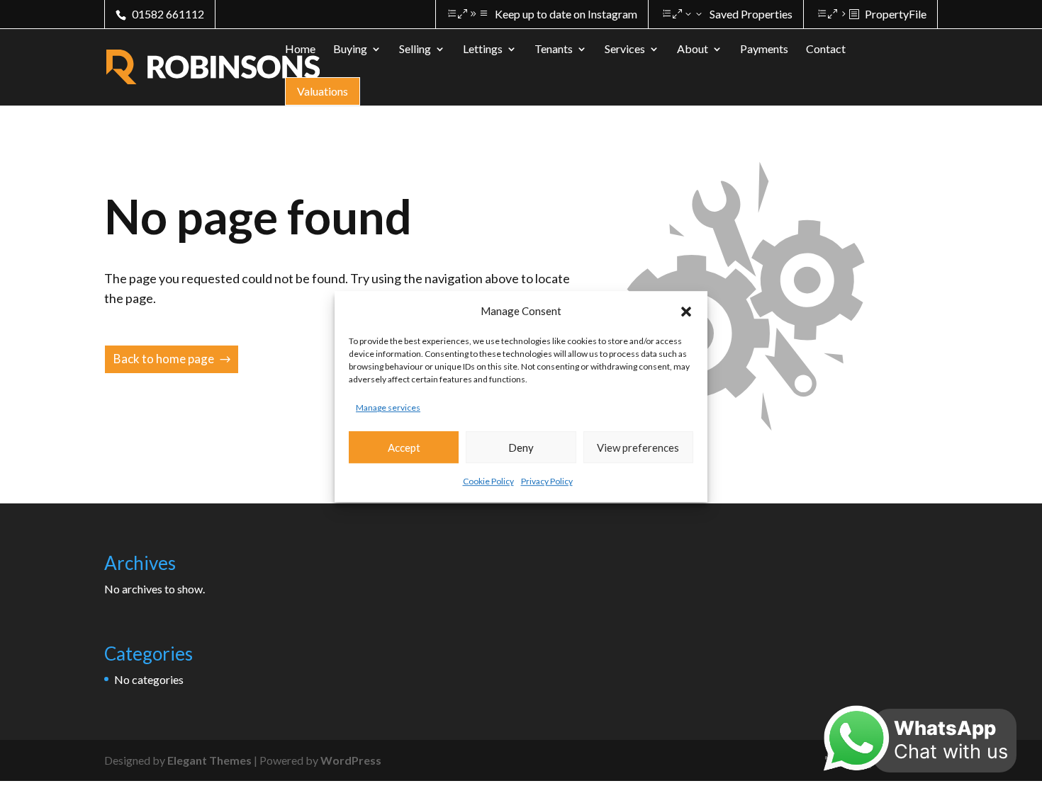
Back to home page (163, 358)
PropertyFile (895, 14)
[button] (686, 311)
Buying (350, 49)
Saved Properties (751, 14)
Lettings (483, 49)
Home (300, 49)
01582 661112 (168, 14)
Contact (826, 49)
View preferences (638, 447)
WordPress (350, 760)
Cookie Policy (488, 482)
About (692, 49)
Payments (764, 49)
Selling (415, 49)
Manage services (388, 407)
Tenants (553, 49)
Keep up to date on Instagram (566, 14)
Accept (404, 447)
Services (625, 49)
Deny (521, 447)
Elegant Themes (209, 760)
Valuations (322, 91)
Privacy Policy (547, 482)
